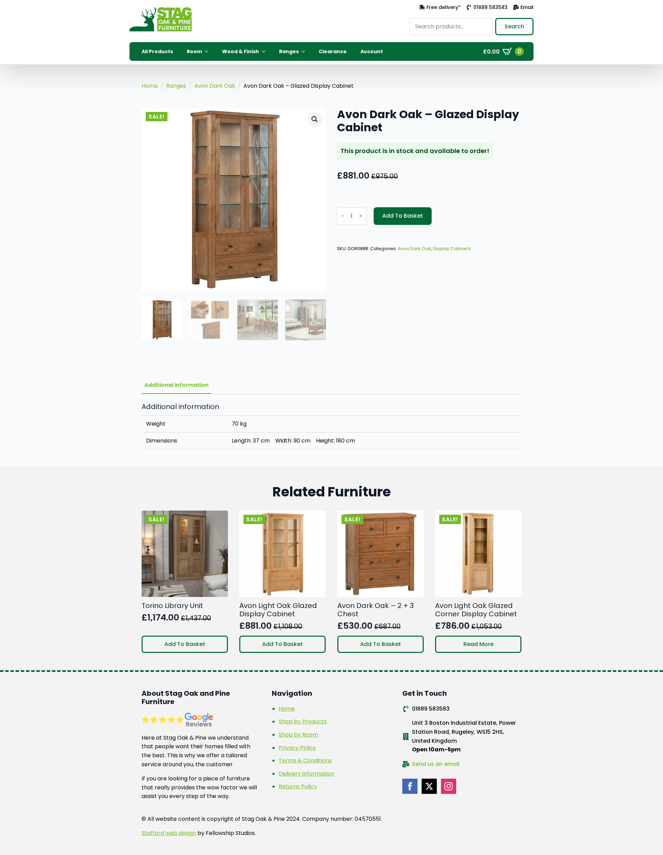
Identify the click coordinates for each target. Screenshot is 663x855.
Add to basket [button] (184, 644)
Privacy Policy (297, 748)
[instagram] (448, 786)
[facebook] (409, 786)
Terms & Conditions (305, 760)
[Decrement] (342, 216)
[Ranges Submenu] (305, 51)
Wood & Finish (240, 51)
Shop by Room (298, 735)
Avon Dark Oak (214, 86)
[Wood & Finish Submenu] (265, 51)
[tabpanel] (331, 425)
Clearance (333, 51)
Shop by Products (303, 721)
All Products (157, 51)
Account (372, 51)
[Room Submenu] (208, 51)
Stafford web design (169, 833)
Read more (478, 644)
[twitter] (429, 786)
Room (194, 51)
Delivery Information (306, 774)
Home (150, 86)
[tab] (176, 385)
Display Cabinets (452, 248)
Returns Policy (298, 786)
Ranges (289, 51)
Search (514, 26)
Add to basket (402, 216)
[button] (314, 119)
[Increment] (361, 216)
